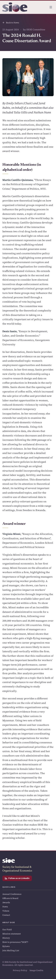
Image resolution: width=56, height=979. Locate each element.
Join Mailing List (10, 950)
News (5, 906)
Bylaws (6, 946)
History (6, 937)
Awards (6, 902)
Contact (6, 914)
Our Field (7, 929)
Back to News (12, 22)
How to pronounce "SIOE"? (15, 942)
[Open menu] (51, 7)
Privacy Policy (20, 970)
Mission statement (11, 933)
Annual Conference (11, 894)
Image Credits (36, 970)
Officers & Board (10, 898)
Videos (5, 910)
